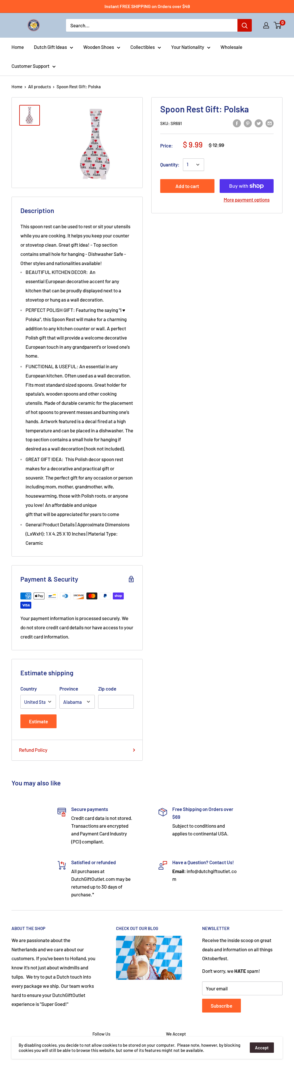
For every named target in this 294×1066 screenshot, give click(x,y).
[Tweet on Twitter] (259, 122)
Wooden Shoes (98, 47)
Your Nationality (187, 47)
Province (68, 688)
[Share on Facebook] (237, 122)
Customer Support (30, 66)
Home (17, 47)
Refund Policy (33, 750)
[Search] (244, 25)
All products (39, 86)
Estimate (38, 721)
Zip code (107, 688)
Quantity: (169, 164)
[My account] (266, 25)
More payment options (247, 199)
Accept (262, 1047)
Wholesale (231, 47)
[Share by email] (270, 122)
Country (28, 688)
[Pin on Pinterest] (248, 122)
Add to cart (187, 186)
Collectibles (142, 47)
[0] (277, 25)
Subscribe (221, 1006)
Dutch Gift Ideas (50, 47)
